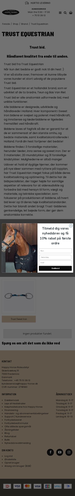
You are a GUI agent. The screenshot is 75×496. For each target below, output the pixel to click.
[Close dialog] (70, 225)
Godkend (55, 268)
